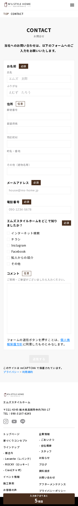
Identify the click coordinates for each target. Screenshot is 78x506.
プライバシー (11, 372)
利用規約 (27, 372)
